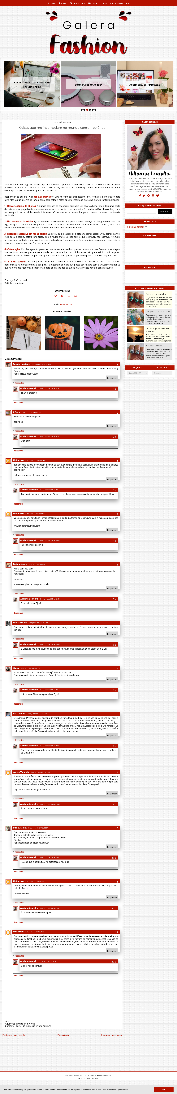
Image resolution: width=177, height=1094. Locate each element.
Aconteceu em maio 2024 (133, 84)
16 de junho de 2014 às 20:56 (49, 599)
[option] (77, 84)
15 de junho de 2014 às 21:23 (30, 668)
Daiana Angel (20, 564)
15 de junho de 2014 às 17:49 (35, 460)
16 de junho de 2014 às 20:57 (49, 690)
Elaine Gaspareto (92, 1078)
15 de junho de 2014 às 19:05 (35, 514)
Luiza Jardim (20, 828)
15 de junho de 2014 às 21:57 (40, 772)
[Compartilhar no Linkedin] (69, 296)
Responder (112, 378)
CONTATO (94, 3)
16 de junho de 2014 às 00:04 (38, 828)
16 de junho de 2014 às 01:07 (35, 881)
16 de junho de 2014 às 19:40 (49, 437)
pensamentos (66, 304)
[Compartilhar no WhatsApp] (75, 296)
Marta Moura (20, 622)
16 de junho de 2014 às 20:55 (49, 540)
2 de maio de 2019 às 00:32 (49, 961)
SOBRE (63, 3)
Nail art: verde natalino (156, 294)
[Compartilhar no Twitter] (55, 296)
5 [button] (93, 110)
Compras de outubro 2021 (158, 311)
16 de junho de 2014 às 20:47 (49, 857)
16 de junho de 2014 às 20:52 (49, 908)
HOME (52, 3)
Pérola (16, 412)
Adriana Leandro (29, 388)
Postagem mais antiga (111, 1034)
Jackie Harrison (21, 364)
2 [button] (84, 110)
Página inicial (63, 1034)
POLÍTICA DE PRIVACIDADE (117, 3)
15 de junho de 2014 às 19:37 (38, 623)
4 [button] (90, 110)
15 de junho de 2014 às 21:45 (37, 714)
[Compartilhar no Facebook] (49, 296)
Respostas (19, 383)
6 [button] (95, 110)
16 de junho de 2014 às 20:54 (49, 490)
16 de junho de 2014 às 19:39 (49, 388)
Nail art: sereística (154, 345)
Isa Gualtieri (19, 713)
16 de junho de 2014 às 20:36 (49, 746)
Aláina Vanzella (21, 772)
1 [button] (82, 110)
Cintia (16, 668)
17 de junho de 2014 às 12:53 (34, 932)
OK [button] (163, 1090)
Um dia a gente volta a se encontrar (157, 329)
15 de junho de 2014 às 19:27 (38, 564)
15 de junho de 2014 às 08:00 (41, 364)
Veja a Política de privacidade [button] (115, 1089)
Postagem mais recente (13, 1034)
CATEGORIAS (78, 3)
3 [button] (87, 110)
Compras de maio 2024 (77, 84)
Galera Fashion (73, 1076)
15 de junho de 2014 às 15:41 (31, 412)
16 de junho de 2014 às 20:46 (49, 804)
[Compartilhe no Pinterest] (62, 296)
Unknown (18, 460)
